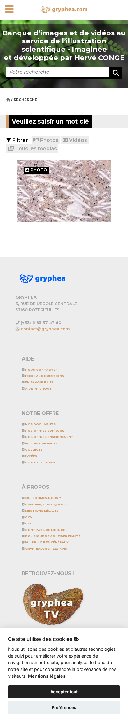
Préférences (64, 707)
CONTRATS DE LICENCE (44, 530)
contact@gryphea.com (45, 328)
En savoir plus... (40, 382)
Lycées (30, 456)
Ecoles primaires (40, 443)
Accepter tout (64, 691)
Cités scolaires (39, 462)
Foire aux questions (44, 376)
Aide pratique (37, 388)
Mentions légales (41, 510)
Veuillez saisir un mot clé (50, 121)
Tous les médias (35, 148)
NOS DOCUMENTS (40, 424)
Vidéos (77, 140)
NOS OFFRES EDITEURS (44, 430)
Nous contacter (41, 369)
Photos (48, 140)
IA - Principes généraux (46, 542)
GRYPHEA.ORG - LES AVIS (45, 548)
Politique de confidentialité (52, 536)
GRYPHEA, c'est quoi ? (45, 504)
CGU (28, 523)
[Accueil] (8, 100)
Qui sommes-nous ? (42, 498)
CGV (28, 517)
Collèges (33, 449)
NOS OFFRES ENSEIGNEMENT (48, 437)
